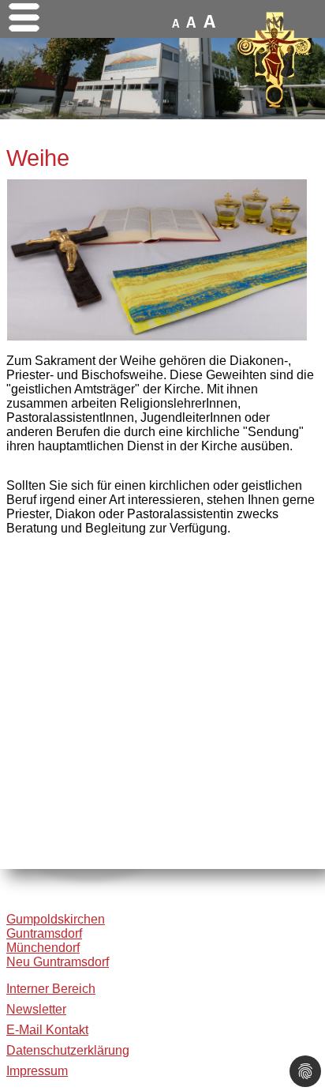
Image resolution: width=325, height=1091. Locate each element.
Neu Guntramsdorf (57, 962)
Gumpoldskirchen (55, 919)
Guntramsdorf (44, 933)
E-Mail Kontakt (47, 1029)
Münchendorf (43, 947)
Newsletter (36, 1009)
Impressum (37, 1071)
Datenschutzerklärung (67, 1050)
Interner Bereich (50, 988)
